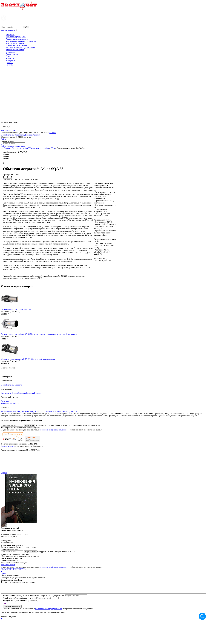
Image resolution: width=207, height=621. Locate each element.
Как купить (10, 60)
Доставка (9, 63)
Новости (18, 385)
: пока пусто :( (16, 146)
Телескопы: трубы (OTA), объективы (27, 148)
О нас (8, 56)
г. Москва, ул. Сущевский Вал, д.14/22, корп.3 (62, 411)
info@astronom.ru (36, 411)
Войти (3, 30)
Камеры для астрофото (15, 43)
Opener (4, 473)
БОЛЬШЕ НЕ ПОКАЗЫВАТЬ (13, 569)
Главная (7, 148)
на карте (52, 133)
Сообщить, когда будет (12, 606)
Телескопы (10, 35)
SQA (53, 148)
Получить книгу (30, 552)
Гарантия (9, 65)
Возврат (37, 393)
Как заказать (6, 393)
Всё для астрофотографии (16, 45)
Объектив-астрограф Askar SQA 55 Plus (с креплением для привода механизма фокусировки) (39, 334)
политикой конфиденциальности (53, 430)
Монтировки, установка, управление (21, 41)
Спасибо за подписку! (62, 425)
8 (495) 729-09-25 (8, 411)
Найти (3, 146)
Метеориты (10, 52)
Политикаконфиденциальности (10, 402)
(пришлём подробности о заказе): (19, 598)
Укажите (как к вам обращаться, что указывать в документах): (34, 596)
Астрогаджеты (12, 54)
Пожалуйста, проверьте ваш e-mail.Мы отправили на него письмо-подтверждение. (20, 555)
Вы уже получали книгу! (65, 551)
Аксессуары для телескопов (17, 39)
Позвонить (10, 30)
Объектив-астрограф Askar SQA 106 (16, 309)
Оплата (15, 393)
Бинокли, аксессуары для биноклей (20, 48)
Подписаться (29, 425)
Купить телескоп (8, 446)
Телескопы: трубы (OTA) (16, 37)
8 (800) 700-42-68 (22, 411)
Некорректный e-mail (44, 425)
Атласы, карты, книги (15, 50)
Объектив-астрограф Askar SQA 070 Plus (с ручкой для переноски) (28, 359)
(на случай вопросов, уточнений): (20, 600)
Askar (46, 148)
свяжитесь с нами (8, 565)
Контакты (10, 58)
